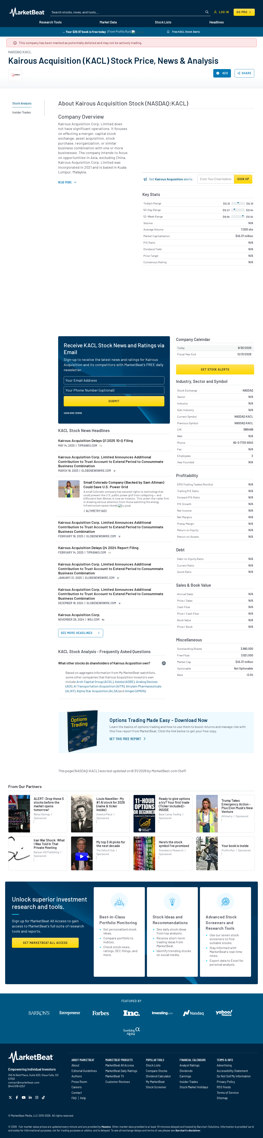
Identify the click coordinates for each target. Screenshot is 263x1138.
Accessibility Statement (232, 1071)
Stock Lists (153, 1065)
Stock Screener (156, 1087)
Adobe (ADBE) (125, 682)
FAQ (74, 1098)
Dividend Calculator (158, 1076)
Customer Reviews (117, 1082)
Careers (77, 1087)
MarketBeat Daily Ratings (121, 1071)
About (75, 1065)
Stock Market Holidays (194, 1087)
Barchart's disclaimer (187, 1130)
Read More (65, 182)
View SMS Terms (73, 412)
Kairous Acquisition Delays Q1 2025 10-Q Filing (95, 440)
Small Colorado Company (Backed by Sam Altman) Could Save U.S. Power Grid (123, 484)
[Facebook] (17, 1097)
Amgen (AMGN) (135, 691)
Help (83, 1098)
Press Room (79, 1082)
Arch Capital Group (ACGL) (94, 682)
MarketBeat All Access (119, 1065)
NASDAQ (248, 390)
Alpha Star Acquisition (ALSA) (97, 691)
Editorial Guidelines (84, 1071)
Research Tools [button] (50, 22)
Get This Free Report (125, 738)
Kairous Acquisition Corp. (79, 615)
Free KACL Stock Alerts (186, 31)
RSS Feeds (224, 1087)
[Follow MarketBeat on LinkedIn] (30, 1097)
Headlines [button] (216, 22)
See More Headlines (77, 633)
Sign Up (243, 179)
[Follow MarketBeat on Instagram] (37, 1097)
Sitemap (222, 1098)
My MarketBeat (155, 1082)
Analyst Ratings (190, 1065)
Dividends (186, 1071)
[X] (10, 1097)
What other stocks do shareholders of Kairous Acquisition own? (104, 663)
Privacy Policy (226, 1082)
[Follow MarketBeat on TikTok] (43, 1097)
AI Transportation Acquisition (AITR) (99, 686)
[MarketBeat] (27, 12)
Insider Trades (189, 1082)
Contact (77, 1092)
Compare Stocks (156, 1071)
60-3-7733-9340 (243, 442)
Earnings (185, 1076)
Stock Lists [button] (163, 22)
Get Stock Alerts (215, 369)
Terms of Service (228, 1092)
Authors (77, 1076)
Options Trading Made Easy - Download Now (159, 720)
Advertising (224, 1065)
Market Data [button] (108, 22)
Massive (106, 1126)
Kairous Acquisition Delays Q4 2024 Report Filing (98, 548)
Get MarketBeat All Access (45, 942)
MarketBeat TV (114, 1076)
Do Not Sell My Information (234, 1076)
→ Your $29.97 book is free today (84, 31)
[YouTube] (24, 1097)
